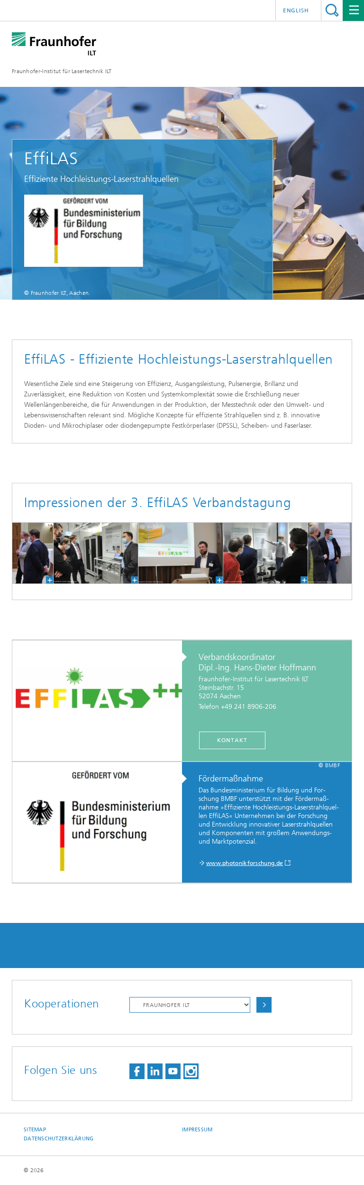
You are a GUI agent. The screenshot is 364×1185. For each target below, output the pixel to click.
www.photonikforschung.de (244, 863)
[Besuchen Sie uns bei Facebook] (137, 1071)
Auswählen (264, 1005)
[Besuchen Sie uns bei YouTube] (173, 1071)
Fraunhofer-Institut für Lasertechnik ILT (61, 71)
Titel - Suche (332, 10)
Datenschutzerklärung (59, 1139)
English (296, 10)
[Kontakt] (101, 701)
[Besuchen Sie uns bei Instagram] (191, 1071)
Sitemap (35, 1130)
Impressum (197, 1130)
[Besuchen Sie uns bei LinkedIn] (155, 1071)
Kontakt (232, 740)
